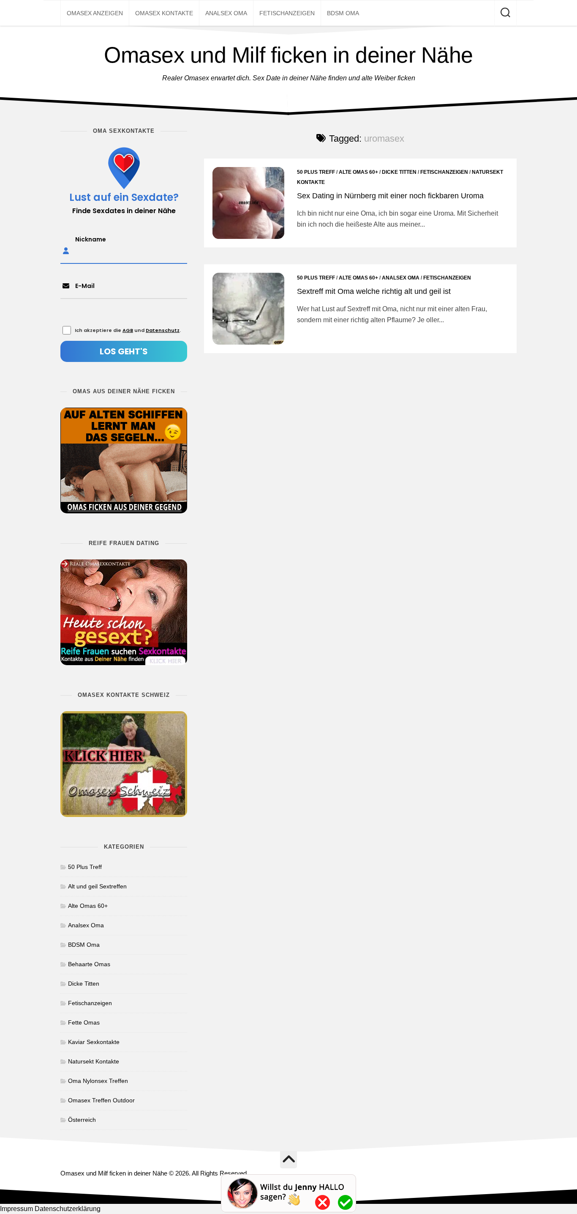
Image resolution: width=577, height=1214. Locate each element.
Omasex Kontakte (164, 13)
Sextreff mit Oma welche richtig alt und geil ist (374, 291)
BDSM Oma (343, 13)
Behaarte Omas (89, 964)
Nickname (90, 239)
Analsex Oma (226, 13)
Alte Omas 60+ (358, 172)
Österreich (82, 1119)
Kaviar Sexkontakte (94, 1042)
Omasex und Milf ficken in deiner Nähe (288, 55)
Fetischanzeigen (287, 13)
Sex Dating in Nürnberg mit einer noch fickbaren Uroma (390, 196)
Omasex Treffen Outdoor (101, 1100)
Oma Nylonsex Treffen (98, 1080)
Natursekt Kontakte (93, 1061)
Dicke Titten (399, 172)
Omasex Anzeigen (95, 13)
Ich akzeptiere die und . (128, 330)
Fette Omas (84, 1022)
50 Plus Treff (316, 172)
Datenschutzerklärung (68, 1208)
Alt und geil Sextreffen (97, 886)
